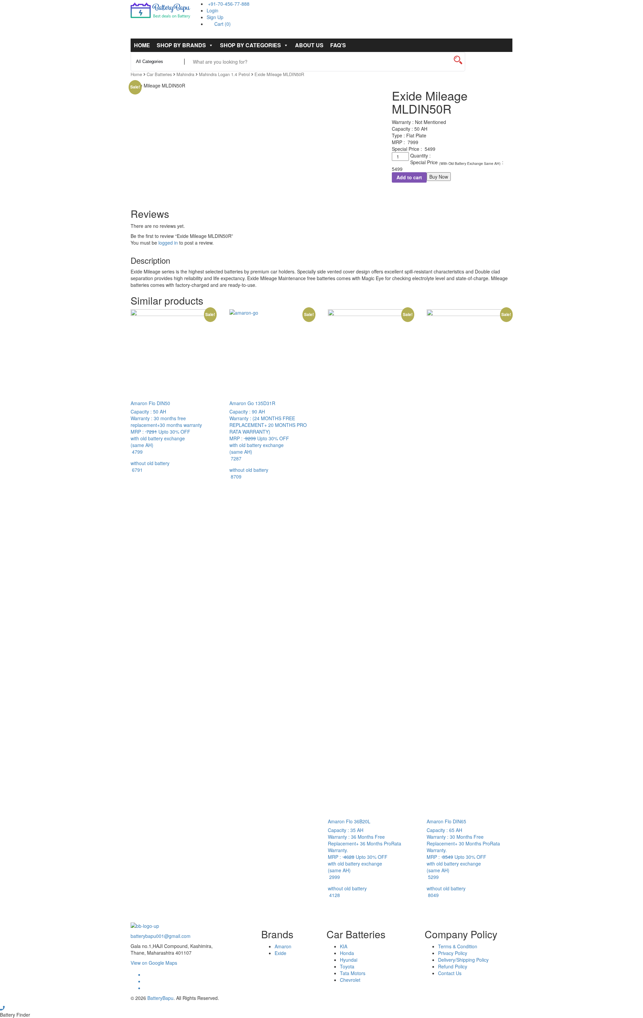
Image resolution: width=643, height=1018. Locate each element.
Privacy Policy (452, 953)
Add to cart (409, 177)
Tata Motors (352, 973)
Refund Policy (452, 966)
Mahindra (185, 74)
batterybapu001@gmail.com (161, 936)
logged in (168, 242)
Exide (280, 953)
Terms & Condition (457, 946)
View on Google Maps (154, 962)
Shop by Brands (181, 45)
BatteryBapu (160, 998)
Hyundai (348, 959)
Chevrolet (350, 979)
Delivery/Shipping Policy (463, 959)
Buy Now (438, 176)
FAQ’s (338, 45)
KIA (343, 946)
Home (142, 45)
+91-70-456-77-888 (228, 3)
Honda (347, 953)
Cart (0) (222, 23)
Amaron (283, 946)
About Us (309, 45)
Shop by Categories (250, 45)
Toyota (347, 966)
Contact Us (449, 973)
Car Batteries (159, 74)
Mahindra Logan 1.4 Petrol (224, 74)
